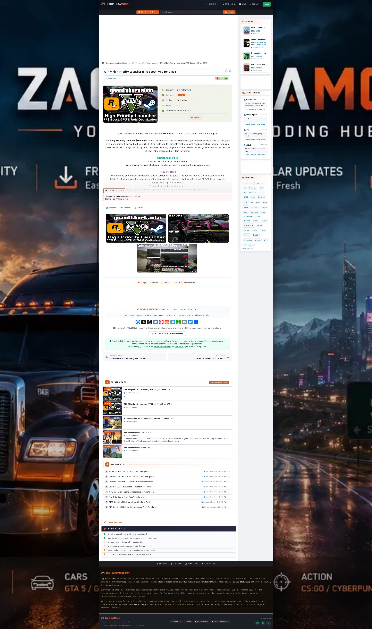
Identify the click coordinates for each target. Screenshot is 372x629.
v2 (244, 245)
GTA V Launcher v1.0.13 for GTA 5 (137, 432)
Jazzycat (264, 207)
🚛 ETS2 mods (175, 564)
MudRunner (248, 216)
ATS (261, 188)
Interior (254, 207)
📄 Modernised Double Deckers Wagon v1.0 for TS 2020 (255, 124)
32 (244, 188)
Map (245, 212)
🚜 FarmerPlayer (191, 564)
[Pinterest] (268, 623)
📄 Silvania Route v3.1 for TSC (255, 155)
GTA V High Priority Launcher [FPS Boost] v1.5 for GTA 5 (147, 389)
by (245, 192)
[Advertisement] (168, 37)
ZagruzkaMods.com (119, 625)
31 (263, 183)
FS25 (246, 207)
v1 (265, 240)
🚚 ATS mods (162, 564)
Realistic (247, 221)
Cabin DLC (253, 192)
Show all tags (247, 248)
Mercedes (254, 212)
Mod (263, 212)
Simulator (249, 225)
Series (264, 221)
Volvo (251, 245)
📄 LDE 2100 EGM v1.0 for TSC (254, 109)
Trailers (246, 235)
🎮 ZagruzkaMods (110, 618)
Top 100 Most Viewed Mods (175, 593)
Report (197, 118)
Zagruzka (112, 78)
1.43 (251, 183)
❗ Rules (188, 621)
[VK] (257, 623)
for (245, 202)
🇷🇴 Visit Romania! (208, 564)
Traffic (255, 230)
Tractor (246, 230)
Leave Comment (115, 522)
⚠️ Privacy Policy (201, 621)
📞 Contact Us (176, 621)
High (144, 283)
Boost (178, 283)
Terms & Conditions (162, 346)
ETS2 (246, 197)
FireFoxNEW (190, 283)
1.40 (245, 183)
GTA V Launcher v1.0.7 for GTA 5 (137, 447)
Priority (155, 283)
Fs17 (258, 202)
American (252, 188)
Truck (255, 235)
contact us (179, 346)
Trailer (263, 230)
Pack (258, 216)
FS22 (265, 202)
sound (259, 226)
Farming (261, 197)
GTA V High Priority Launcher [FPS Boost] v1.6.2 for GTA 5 (148, 404)
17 (258, 183)
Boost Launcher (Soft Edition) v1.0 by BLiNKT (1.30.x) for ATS (149, 418)
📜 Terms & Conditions (220, 621)
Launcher (166, 283)
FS (252, 202)
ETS (262, 192)
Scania (255, 221)
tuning (257, 240)
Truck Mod (248, 240)
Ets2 (253, 197)
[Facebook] (263, 623)
